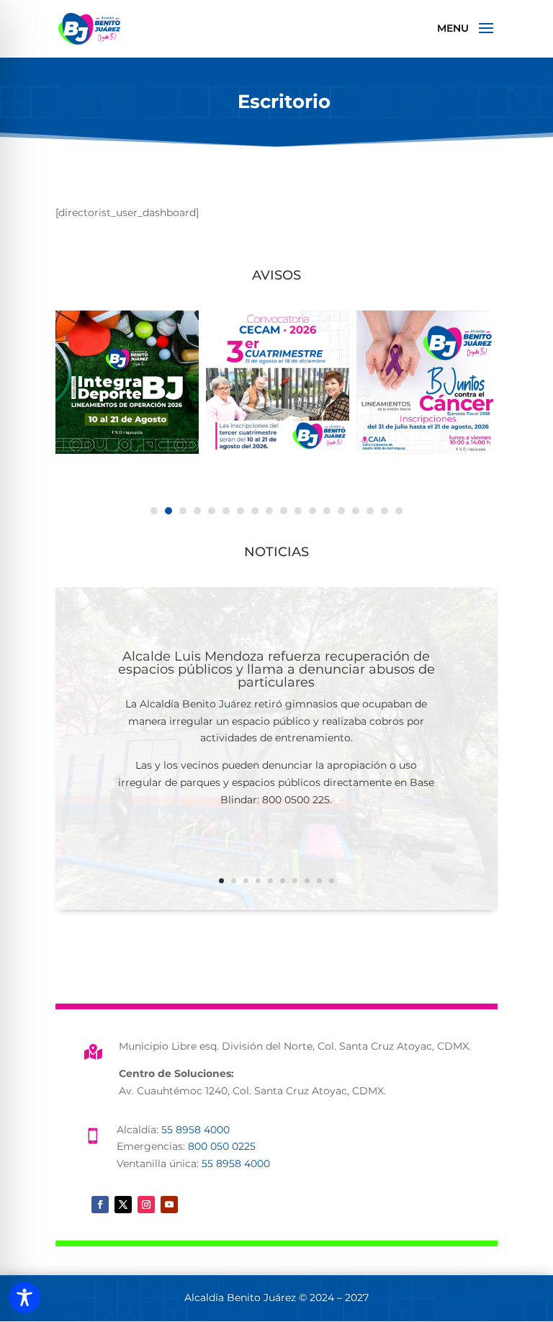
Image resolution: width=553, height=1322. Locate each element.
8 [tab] (254, 510)
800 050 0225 (222, 1146)
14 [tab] (341, 510)
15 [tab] (355, 510)
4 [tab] (197, 510)
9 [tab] (269, 510)
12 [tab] (312, 510)
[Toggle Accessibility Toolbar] (24, 1297)
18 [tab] (399, 510)
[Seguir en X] (123, 1204)
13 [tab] (327, 510)
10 (331, 880)
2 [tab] (168, 510)
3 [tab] (182, 510)
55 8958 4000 (195, 1129)
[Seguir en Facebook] (100, 1204)
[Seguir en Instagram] (146, 1204)
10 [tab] (283, 510)
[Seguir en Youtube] (169, 1204)
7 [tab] (240, 510)
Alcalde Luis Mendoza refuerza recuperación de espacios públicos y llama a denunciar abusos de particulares (276, 669)
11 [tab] (298, 510)
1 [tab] (154, 510)
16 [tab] (370, 510)
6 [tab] (226, 510)
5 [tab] (211, 510)
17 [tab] (384, 510)
